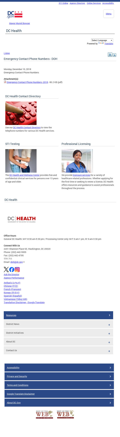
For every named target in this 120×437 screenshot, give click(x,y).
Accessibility (108, 3)
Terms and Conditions (17, 385)
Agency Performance (14, 277)
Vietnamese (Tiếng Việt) (15, 299)
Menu (108, 13)
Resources (11, 315)
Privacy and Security (17, 376)
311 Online (63, 3)
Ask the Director (11, 274)
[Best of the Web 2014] (44, 418)
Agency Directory (77, 3)
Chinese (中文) (11, 285)
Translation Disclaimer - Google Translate (24, 302)
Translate (109, 43)
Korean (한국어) (11, 292)
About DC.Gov (14, 402)
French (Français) (12, 289)
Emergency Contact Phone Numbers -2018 (27, 82)
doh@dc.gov (16, 261)
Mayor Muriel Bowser (19, 23)
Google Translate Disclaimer (21, 393)
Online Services (94, 3)
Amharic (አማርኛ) (12, 282)
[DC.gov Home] (14, 17)
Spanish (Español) (13, 295)
